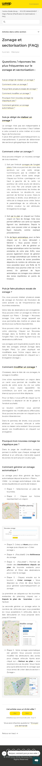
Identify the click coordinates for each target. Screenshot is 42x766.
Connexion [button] (34, 4)
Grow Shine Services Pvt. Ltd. (23, 757)
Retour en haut (9, 733)
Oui (15, 713)
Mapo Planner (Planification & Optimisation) (18, 14)
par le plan (15, 216)
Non (27, 713)
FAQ (3, 16)
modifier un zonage (24, 367)
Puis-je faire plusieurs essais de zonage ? (19, 89)
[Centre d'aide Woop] (6, 4)
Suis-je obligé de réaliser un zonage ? (18, 80)
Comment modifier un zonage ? (16, 93)
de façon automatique (19, 237)
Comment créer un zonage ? (15, 84)
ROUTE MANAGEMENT (28, 11)
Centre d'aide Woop (10, 11)
